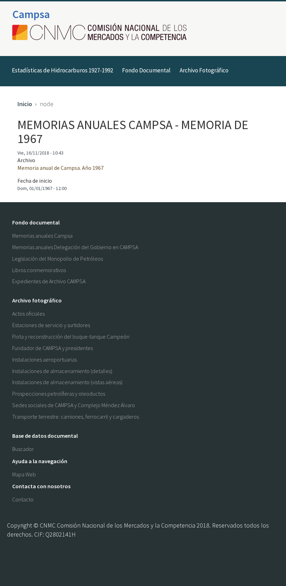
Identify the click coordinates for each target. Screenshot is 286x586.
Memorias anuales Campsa (42, 235)
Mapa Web (24, 474)
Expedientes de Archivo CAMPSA (48, 281)
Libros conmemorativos (39, 270)
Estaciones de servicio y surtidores (51, 325)
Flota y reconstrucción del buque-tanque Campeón (70, 336)
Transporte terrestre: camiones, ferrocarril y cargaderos (75, 416)
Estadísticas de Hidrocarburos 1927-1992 (62, 70)
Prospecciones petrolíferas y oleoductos (58, 393)
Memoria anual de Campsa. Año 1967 (60, 167)
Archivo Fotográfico (204, 70)
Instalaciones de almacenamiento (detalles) (62, 370)
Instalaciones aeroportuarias (44, 359)
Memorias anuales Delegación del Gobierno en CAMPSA (75, 247)
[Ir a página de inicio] (101, 32)
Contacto (22, 499)
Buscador (23, 448)
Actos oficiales (28, 313)
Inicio (24, 104)
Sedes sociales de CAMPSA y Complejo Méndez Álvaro (73, 405)
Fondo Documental (146, 70)
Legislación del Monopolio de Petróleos (57, 258)
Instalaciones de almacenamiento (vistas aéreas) (67, 382)
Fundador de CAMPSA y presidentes (52, 348)
